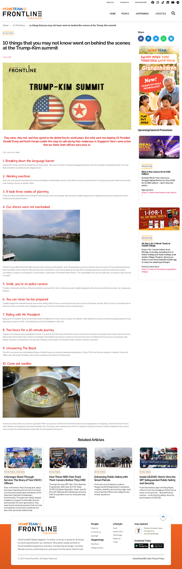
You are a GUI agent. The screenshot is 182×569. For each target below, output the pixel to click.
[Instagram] (157, 2)
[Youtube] (172, 2)
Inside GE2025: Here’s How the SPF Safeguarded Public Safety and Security (157, 480)
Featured (20, 472)
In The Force (19, 25)
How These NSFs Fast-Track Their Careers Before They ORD (67, 478)
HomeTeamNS (141, 2)
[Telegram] (177, 2)
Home (6, 25)
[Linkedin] (167, 2)
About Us (110, 2)
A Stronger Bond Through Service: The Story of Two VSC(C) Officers (23, 480)
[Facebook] (152, 2)
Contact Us (124, 2)
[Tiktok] (162, 2)
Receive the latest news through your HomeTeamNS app (153, 531)
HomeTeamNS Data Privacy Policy (148, 558)
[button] (173, 13)
